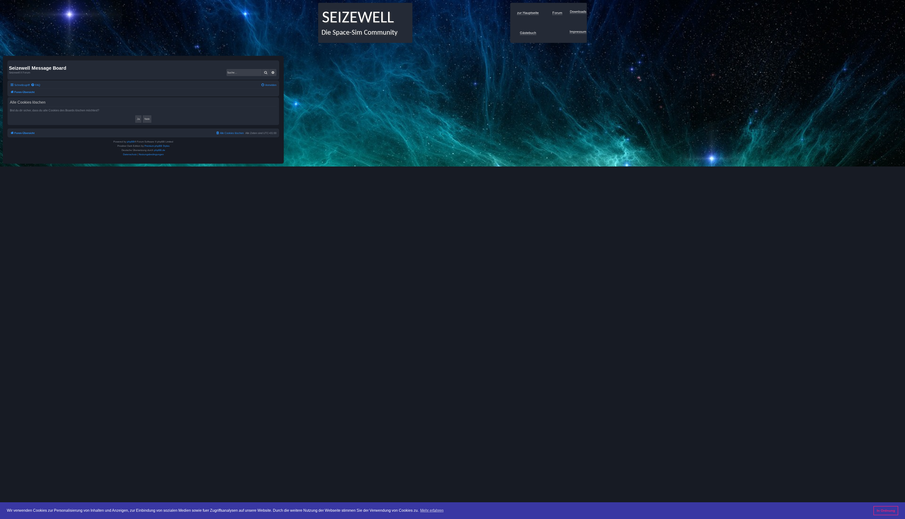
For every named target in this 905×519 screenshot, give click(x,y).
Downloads (578, 11)
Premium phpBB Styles (156, 146)
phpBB (131, 141)
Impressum (578, 31)
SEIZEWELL (356, 18)
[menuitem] (35, 85)
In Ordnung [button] (886, 510)
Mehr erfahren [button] (432, 510)
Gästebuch (528, 33)
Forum (557, 13)
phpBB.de (159, 150)
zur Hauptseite (528, 13)
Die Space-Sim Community (358, 32)
